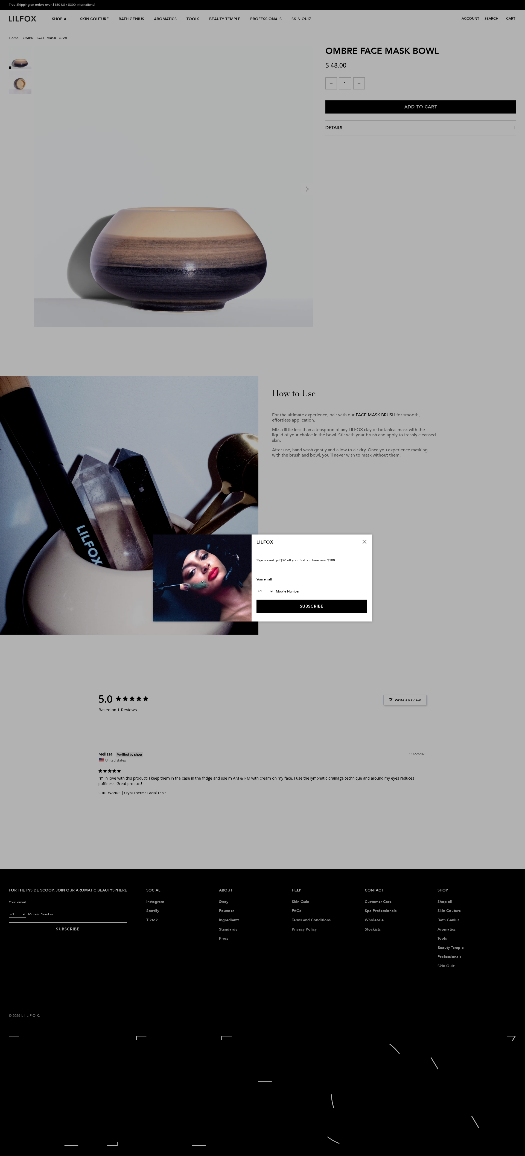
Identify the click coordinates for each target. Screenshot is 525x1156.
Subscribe (311, 606)
